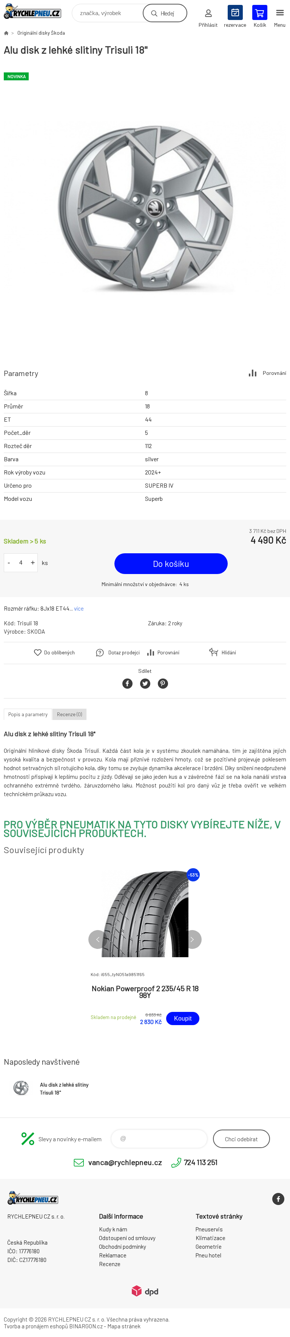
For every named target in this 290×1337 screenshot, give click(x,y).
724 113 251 (201, 1162)
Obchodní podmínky (122, 1246)
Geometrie (209, 1246)
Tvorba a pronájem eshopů (36, 1326)
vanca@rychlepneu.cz (125, 1162)
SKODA (36, 631)
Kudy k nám (113, 1229)
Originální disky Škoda (41, 33)
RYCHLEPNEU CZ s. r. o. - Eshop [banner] (37, 11)
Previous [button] (97, 939)
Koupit (182, 1018)
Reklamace (112, 1255)
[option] (145, 209)
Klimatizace (210, 1237)
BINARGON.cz (86, 1326)
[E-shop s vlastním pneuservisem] (6, 33)
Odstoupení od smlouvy (127, 1237)
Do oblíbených (59, 652)
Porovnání (274, 373)
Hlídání (229, 652)
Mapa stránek (123, 1326)
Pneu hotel (208, 1255)
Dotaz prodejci (124, 652)
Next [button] (192, 939)
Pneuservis (209, 1229)
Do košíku (171, 563)
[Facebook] (278, 1199)
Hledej (167, 13)
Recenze (109, 1263)
